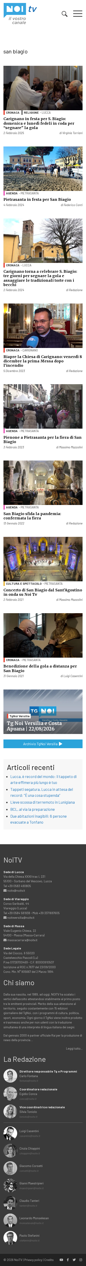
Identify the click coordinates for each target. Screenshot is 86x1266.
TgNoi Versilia (19, 716)
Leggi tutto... (74, 1048)
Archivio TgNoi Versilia (40, 744)
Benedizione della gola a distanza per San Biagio (40, 668)
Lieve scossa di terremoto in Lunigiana (42, 802)
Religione (31, 112)
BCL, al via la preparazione (32, 809)
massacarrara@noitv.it (22, 940)
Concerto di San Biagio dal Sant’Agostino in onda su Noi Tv (42, 592)
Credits (49, 1260)
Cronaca (12, 112)
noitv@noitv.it (16, 890)
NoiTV (18, 1260)
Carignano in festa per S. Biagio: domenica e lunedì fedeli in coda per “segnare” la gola (38, 123)
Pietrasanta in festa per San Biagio (37, 199)
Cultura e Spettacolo (24, 583)
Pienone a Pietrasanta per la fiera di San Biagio (42, 439)
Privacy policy (33, 1260)
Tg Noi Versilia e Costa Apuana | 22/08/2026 (34, 726)
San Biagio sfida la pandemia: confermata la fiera (32, 515)
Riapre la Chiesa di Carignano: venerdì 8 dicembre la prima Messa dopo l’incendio (42, 361)
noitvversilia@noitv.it (20, 917)
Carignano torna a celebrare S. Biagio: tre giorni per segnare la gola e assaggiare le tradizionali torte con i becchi (40, 278)
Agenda (12, 193)
